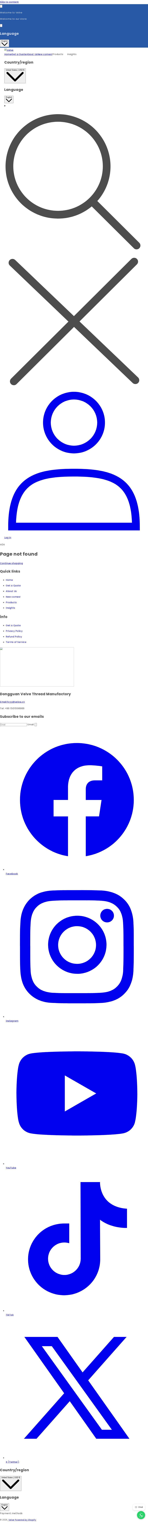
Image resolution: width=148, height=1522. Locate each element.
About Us (11, 591)
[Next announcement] (1, 25)
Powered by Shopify (25, 1520)
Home (9, 580)
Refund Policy (14, 636)
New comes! (13, 596)
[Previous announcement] (1, 6)
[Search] (74, 246)
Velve (11, 1520)
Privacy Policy (14, 631)
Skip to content (9, 2)
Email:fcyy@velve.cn (12, 702)
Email (31, 724)
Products (11, 602)
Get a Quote (13, 585)
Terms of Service (16, 642)
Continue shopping (11, 563)
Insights (10, 608)
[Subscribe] (36, 724)
